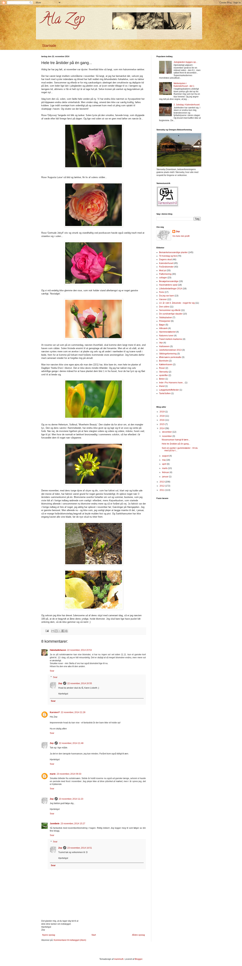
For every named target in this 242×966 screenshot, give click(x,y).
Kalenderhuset (166, 263)
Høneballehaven (58, 650)
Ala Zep (63, 20)
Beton (162, 379)
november (167, 436)
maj (164, 460)
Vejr (161, 342)
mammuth (119, 959)
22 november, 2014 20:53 (79, 650)
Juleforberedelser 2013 (170, 350)
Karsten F (55, 712)
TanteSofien (165, 393)
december (167, 432)
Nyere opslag (48, 935)
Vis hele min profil (181, 236)
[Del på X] (59, 631)
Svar (52, 671)
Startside (49, 46)
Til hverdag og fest (168, 256)
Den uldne (164, 306)
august (165, 456)
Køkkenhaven (165, 364)
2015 (162, 424)
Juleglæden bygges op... (185, 62)
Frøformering (165, 274)
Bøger (162, 325)
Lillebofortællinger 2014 (170, 288)
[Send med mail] (53, 631)
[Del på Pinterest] (66, 631)
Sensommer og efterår (170, 310)
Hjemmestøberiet (167, 332)
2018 (162, 416)
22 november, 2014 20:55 (79, 683)
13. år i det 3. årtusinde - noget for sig (177, 303)
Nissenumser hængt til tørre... (176, 439)
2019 (162, 411)
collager (163, 277)
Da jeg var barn (166, 295)
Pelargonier (164, 321)
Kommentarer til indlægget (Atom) (70, 940)
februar (166, 472)
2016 (162, 420)
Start (93, 935)
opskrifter (163, 375)
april (164, 464)
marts (165, 468)
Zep (60, 683)
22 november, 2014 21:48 (71, 743)
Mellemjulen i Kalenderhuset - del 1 (184, 84)
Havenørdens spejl (168, 285)
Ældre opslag (138, 935)
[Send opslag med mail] (47, 631)
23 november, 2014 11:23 (71, 799)
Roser (162, 368)
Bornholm (163, 361)
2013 (162, 482)
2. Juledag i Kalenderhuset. (187, 104)
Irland (162, 386)
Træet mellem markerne (170, 339)
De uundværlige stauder (170, 314)
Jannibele (55, 823)
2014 (162, 428)
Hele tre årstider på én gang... (176, 444)
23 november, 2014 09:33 (69, 774)
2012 (162, 486)
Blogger (138, 959)
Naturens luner (166, 335)
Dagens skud (165, 259)
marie (53, 774)
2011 (162, 490)
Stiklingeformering (168, 353)
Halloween (164, 346)
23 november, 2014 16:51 (79, 848)
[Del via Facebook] (63, 631)
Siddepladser (165, 317)
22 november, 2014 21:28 (73, 712)
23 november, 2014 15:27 (73, 823)
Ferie (161, 292)
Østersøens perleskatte (170, 357)
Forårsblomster (166, 267)
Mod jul (162, 270)
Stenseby (163, 372)
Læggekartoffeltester (169, 390)
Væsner (163, 299)
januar (165, 476)
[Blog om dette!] (56, 631)
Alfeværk (163, 328)
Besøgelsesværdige (168, 281)
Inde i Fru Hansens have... (171, 382)
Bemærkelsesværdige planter (173, 252)
